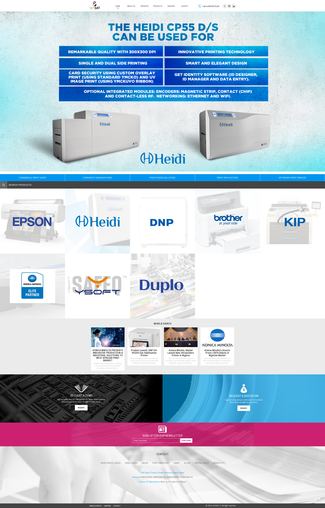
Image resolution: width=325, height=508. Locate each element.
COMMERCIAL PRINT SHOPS (32, 177)
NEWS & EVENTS (95, 506)
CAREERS (107, 506)
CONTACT (117, 506)
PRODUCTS (157, 6)
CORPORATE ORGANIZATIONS (97, 177)
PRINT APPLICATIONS (227, 177)
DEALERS (171, 6)
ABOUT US (131, 6)
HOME (118, 6)
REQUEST (81, 408)
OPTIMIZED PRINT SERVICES (292, 177)
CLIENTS (184, 6)
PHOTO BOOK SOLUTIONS (162, 177)
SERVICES (145, 6)
